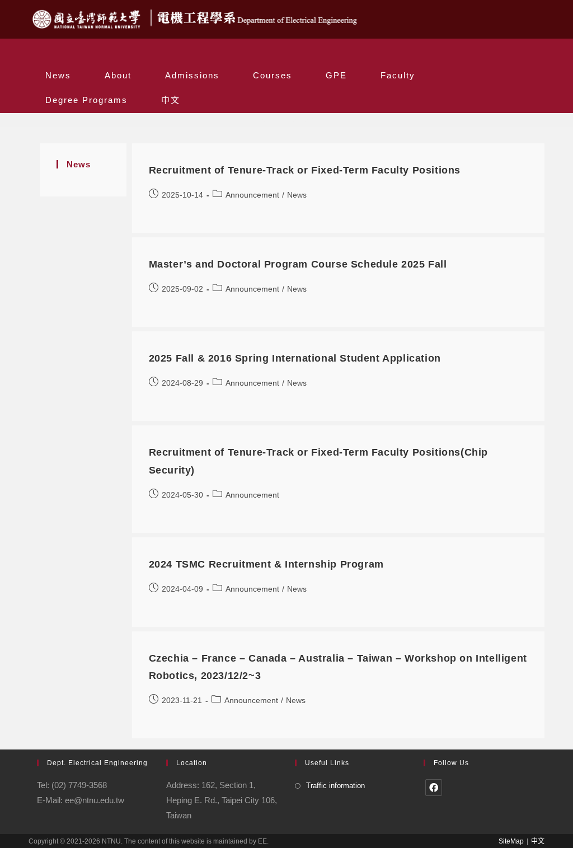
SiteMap (511, 841)
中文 (537, 841)
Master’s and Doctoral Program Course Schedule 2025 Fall (298, 264)
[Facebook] (433, 787)
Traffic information (335, 785)
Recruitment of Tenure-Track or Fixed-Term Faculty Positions (305, 170)
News (297, 194)
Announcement (252, 194)
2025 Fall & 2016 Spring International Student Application (295, 358)
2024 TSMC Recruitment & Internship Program (266, 564)
